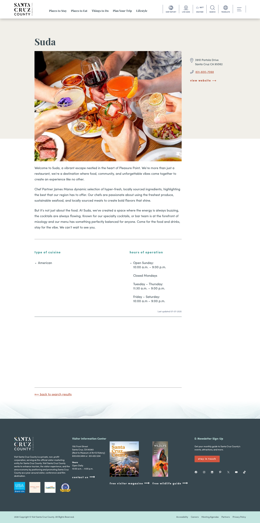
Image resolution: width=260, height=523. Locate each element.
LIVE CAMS (186, 12)
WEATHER (199, 12)
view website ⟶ (203, 80)
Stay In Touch (207, 459)
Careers (195, 517)
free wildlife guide (170, 483)
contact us (83, 477)
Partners (225, 517)
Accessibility (182, 517)
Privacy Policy (239, 517)
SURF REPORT (171, 12)
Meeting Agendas (210, 517)
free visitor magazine (130, 483)
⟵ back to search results (53, 394)
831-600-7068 (204, 72)
